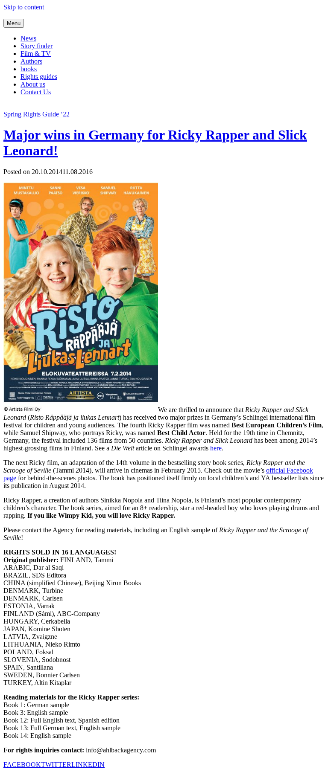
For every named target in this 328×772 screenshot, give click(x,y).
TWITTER (56, 764)
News (28, 38)
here (216, 448)
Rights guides (38, 76)
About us (32, 84)
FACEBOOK (22, 764)
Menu (13, 23)
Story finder (36, 45)
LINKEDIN (88, 764)
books (28, 69)
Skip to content (23, 7)
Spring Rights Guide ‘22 (36, 114)
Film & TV (35, 53)
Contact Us (35, 92)
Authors (31, 61)
